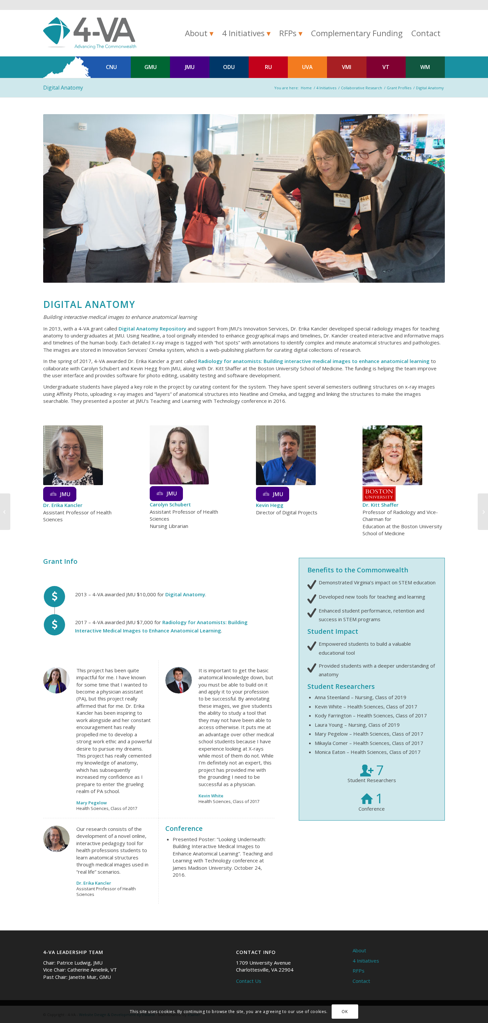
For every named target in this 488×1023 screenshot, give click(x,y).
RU (268, 67)
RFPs (359, 970)
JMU (190, 67)
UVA (307, 67)
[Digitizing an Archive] (5, 511)
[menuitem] (199, 33)
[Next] (430, 198)
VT (385, 67)
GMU (150, 67)
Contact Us (248, 981)
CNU (111, 67)
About (359, 950)
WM (425, 67)
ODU (229, 67)
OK (345, 1011)
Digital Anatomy (63, 87)
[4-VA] (89, 33)
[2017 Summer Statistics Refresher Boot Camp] (483, 511)
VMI (346, 67)
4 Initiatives (366, 960)
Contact (361, 981)
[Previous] (58, 198)
